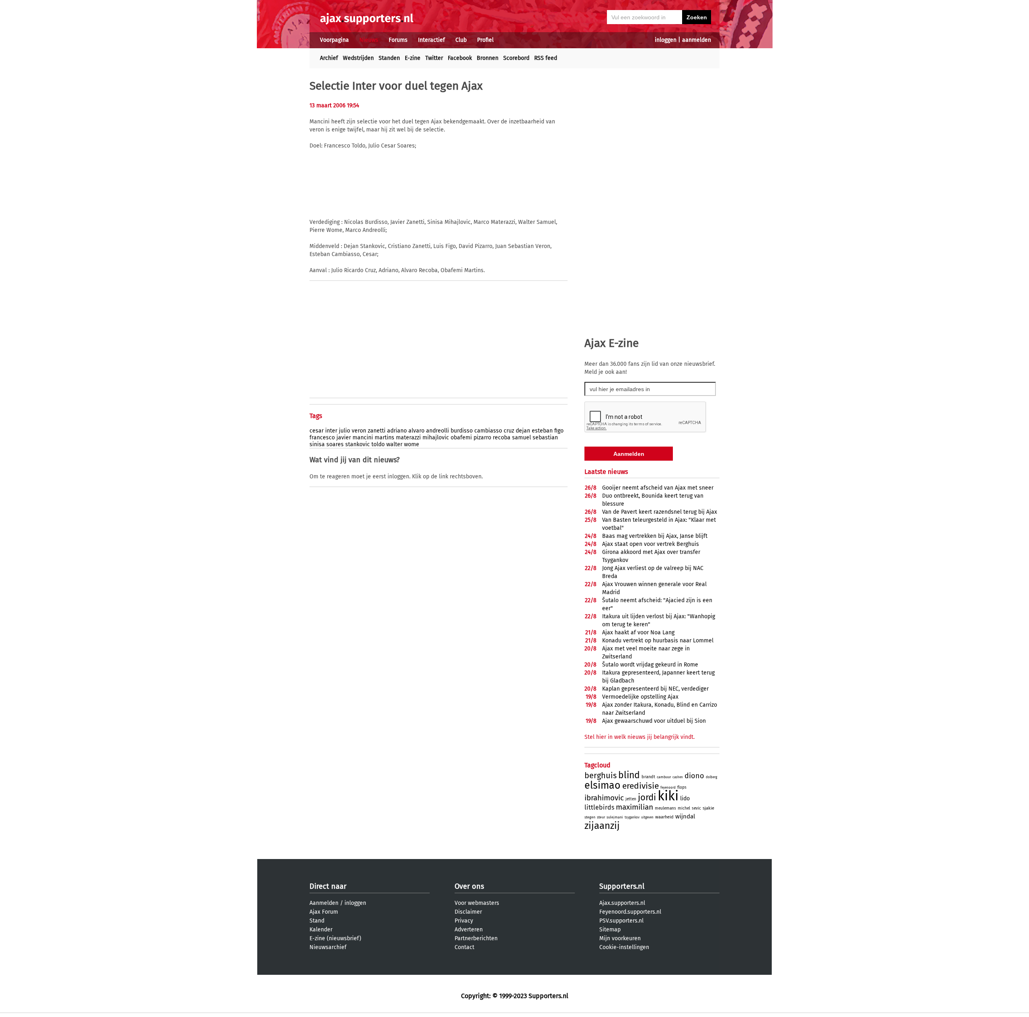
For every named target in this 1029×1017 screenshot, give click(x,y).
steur (601, 817)
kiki (668, 796)
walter (394, 444)
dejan (523, 430)
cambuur (664, 777)
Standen (389, 58)
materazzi (408, 437)
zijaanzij (602, 825)
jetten (630, 799)
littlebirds (599, 807)
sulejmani (615, 817)
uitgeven (647, 817)
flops (682, 787)
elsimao (602, 785)
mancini (363, 437)
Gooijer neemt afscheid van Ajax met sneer (657, 487)
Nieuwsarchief (328, 947)
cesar (317, 430)
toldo (378, 444)
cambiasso (488, 430)
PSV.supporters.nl (621, 920)
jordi (647, 797)
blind (629, 775)
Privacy (464, 920)
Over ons (469, 886)
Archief (329, 58)
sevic (696, 808)
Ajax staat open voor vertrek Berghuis (650, 544)
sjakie (708, 808)
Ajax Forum (324, 911)
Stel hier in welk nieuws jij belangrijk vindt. (639, 737)
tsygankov (632, 817)
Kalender (321, 929)
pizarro (482, 437)
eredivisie (640, 786)
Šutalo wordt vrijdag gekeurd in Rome (650, 664)
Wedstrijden (358, 58)
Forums (398, 40)
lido (685, 798)
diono (694, 775)
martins (384, 437)
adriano (397, 430)
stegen (589, 817)
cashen (677, 777)
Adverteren (469, 929)
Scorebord (516, 58)
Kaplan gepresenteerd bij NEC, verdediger (655, 688)
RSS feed (545, 58)
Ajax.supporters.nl (622, 903)
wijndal (685, 816)
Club (461, 40)
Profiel (485, 40)
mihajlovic (435, 437)
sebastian (545, 437)
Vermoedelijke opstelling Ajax (640, 696)
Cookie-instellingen (624, 947)
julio (344, 430)
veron (359, 430)
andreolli (437, 430)
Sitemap (610, 929)
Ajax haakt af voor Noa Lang (638, 632)
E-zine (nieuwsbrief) (335, 938)
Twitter (434, 58)
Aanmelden (324, 903)
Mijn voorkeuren (620, 938)
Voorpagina (334, 40)
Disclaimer (468, 911)
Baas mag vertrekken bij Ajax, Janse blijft (654, 536)
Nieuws (368, 40)
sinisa (317, 444)
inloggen (665, 40)
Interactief (431, 40)
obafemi (461, 437)
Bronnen (487, 58)
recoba (501, 437)
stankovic (357, 444)
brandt (648, 776)
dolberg (711, 777)
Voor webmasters (477, 903)
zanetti (376, 430)
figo (559, 430)
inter (331, 430)
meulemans (665, 808)
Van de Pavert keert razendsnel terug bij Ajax (659, 511)
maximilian (634, 807)
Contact (464, 947)
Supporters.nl (621, 886)
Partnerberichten (476, 938)
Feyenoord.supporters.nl (630, 911)
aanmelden (696, 40)
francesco (322, 437)
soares (335, 444)
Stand (317, 920)
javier (343, 437)
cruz (509, 430)
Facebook (460, 58)
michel (684, 808)
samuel (521, 437)
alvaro (416, 430)
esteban (542, 430)
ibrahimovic (604, 797)
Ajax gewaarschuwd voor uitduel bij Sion (654, 721)
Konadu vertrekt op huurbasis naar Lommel (657, 640)
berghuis (600, 775)
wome (411, 444)
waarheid (664, 817)
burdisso (462, 430)
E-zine (412, 58)
